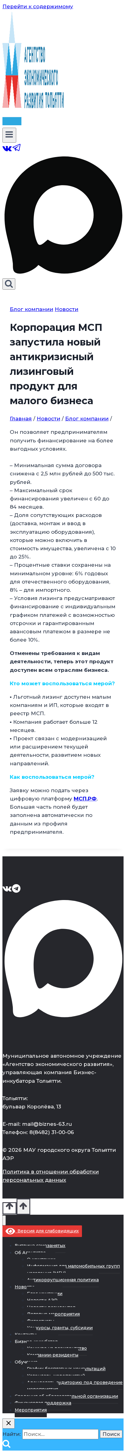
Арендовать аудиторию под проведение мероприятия (75, 1386)
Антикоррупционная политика (63, 1280)
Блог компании (31, 309)
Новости (66, 309)
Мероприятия (31, 1410)
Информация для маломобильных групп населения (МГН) (73, 1269)
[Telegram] (17, 151)
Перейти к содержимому (37, 6)
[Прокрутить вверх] (9, 1208)
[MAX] (63, 274)
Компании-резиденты (52, 1355)
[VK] (7, 151)
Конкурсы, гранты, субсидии (60, 1327)
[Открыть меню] (9, 135)
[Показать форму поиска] (8, 284)
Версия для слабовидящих (47, 1231)
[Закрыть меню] (4, 1220)
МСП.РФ (85, 799)
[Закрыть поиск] (8, 1423)
